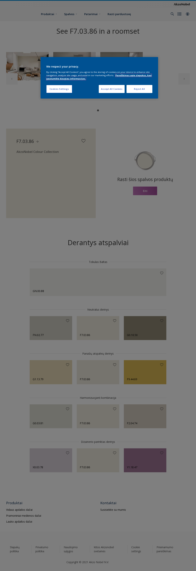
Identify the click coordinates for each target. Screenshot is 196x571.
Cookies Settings (59, 88)
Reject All (139, 88)
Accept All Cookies (111, 88)
